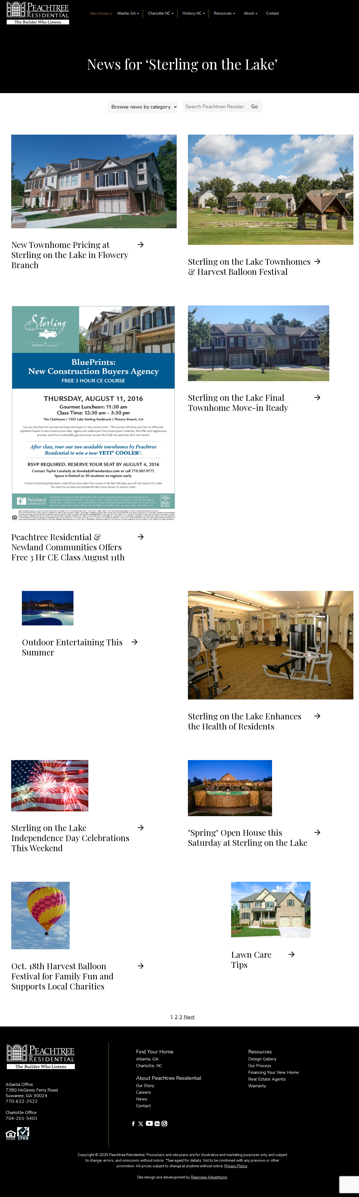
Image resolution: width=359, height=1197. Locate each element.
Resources (223, 13)
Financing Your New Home (273, 1072)
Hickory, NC (192, 13)
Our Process (259, 1066)
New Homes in (101, 13)
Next (189, 1017)
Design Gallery (262, 1059)
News (141, 1099)
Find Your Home (154, 1051)
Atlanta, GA (126, 13)
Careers (143, 1092)
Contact (272, 13)
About (249, 13)
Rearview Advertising (209, 1177)
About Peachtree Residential (168, 1078)
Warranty (257, 1086)
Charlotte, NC (159, 13)
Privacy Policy (235, 1166)
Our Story (145, 1085)
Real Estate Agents (267, 1079)
